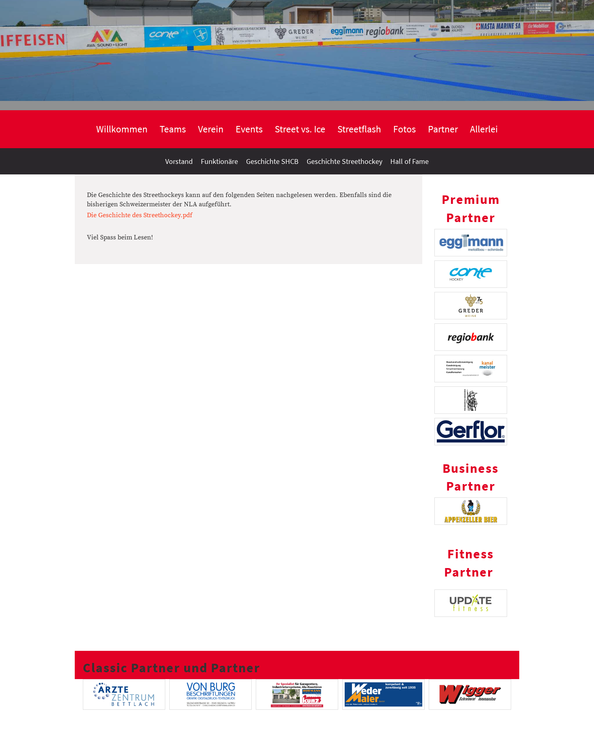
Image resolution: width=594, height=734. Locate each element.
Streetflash (359, 129)
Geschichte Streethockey (344, 161)
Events (249, 129)
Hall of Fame (409, 161)
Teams (173, 129)
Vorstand (179, 161)
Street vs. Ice (300, 129)
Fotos (404, 129)
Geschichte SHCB (272, 161)
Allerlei (484, 129)
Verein (210, 129)
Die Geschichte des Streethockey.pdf (139, 215)
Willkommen (121, 129)
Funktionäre (219, 161)
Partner (443, 129)
